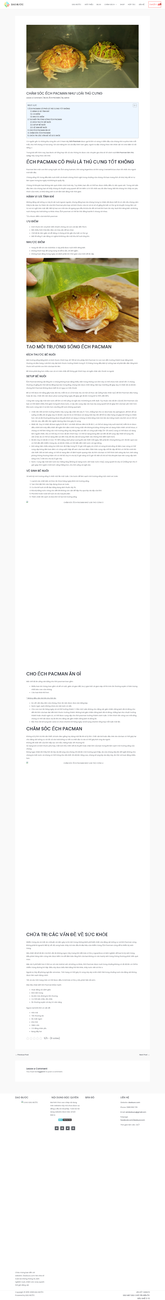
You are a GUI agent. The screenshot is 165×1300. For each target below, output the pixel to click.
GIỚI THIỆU (89, 4)
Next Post (144, 1054)
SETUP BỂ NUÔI (39, 125)
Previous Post (22, 1054)
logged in (41, 1071)
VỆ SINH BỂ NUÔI (40, 127)
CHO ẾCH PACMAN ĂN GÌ (39, 130)
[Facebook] (57, 1128)
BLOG (99, 4)
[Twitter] (68, 1128)
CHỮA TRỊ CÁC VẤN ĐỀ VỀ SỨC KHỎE (44, 135)
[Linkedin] (73, 1128)
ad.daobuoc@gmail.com (135, 1112)
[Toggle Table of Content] (133, 105)
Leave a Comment (34, 98)
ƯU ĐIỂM (36, 114)
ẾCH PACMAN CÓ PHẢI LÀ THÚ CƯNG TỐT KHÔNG (49, 108)
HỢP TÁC (131, 4)
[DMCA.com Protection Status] (65, 1119)
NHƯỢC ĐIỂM (38, 117)
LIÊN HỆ (141, 4)
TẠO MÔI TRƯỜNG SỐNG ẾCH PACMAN (45, 119)
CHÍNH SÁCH (109, 4)
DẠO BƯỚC (17, 4)
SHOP (122, 4)
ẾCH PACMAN (54, 98)
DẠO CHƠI (135, 1295)
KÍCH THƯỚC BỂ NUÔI (42, 122)
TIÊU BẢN (143, 1295)
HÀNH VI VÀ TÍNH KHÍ (40, 111)
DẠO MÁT (127, 1295)
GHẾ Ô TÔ (146, 1298)
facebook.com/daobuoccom (132, 1120)
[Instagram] (62, 1128)
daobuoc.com (134, 1102)
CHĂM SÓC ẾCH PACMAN (40, 133)
